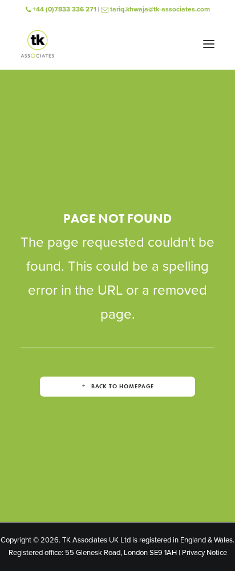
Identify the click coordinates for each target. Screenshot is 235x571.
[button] (209, 44)
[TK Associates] (37, 44)
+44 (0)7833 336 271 (63, 9)
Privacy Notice (204, 552)
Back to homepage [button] (122, 386)
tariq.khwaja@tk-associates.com (159, 9)
